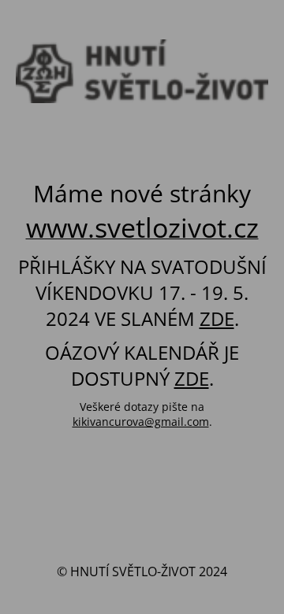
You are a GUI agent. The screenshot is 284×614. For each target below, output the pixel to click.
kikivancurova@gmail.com (141, 421)
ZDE (217, 318)
